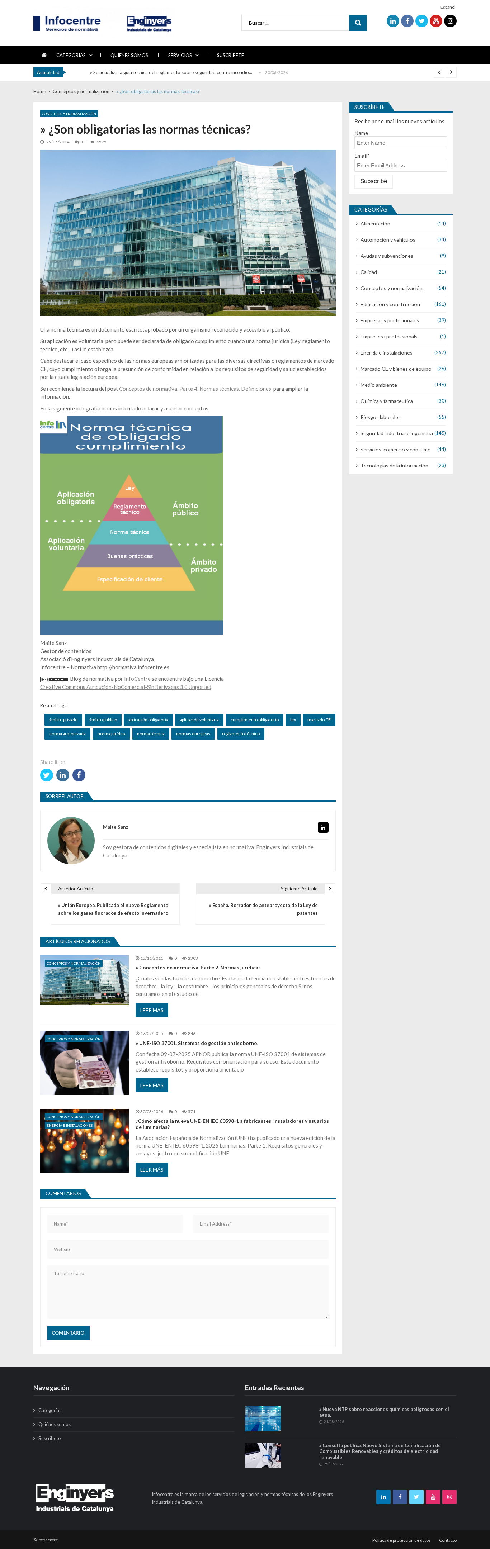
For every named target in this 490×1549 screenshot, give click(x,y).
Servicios (180, 55)
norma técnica (151, 733)
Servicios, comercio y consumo (396, 449)
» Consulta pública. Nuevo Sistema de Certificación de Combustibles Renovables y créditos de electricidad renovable (380, 1451)
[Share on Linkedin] (62, 775)
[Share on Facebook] (78, 775)
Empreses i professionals (389, 336)
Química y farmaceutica (387, 401)
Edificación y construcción (390, 304)
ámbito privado (63, 719)
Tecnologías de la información (394, 465)
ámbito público (103, 719)
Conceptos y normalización (69, 113)
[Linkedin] (323, 827)
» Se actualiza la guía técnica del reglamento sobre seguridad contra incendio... (171, 72)
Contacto (448, 1540)
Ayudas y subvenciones (387, 256)
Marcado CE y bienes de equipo (396, 369)
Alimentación (375, 223)
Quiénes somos (129, 55)
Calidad (369, 272)
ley (293, 719)
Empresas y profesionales (390, 320)
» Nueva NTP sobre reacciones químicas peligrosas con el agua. (384, 1412)
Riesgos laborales (381, 417)
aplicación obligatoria (148, 719)
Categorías (71, 55)
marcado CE (319, 719)
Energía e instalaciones (70, 1125)
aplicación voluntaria (199, 719)
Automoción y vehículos (388, 240)
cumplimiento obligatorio (255, 719)
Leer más (152, 1010)
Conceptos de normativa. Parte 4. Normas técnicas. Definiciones (195, 388)
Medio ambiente (379, 385)
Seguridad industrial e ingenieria (397, 433)
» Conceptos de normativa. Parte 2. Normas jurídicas (198, 967)
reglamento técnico (241, 733)
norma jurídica (112, 733)
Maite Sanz (115, 827)
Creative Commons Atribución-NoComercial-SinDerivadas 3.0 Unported (125, 687)
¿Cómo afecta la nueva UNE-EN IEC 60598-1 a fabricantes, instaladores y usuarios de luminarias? (232, 1124)
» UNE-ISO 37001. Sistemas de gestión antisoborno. (197, 1043)
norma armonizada (67, 733)
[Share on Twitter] (46, 775)
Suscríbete (230, 55)
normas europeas (193, 733)
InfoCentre (137, 678)
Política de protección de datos (401, 1540)
